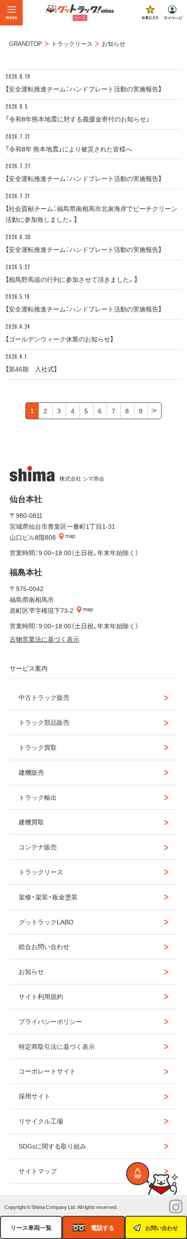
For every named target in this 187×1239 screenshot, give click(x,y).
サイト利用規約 (41, 996)
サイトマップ (38, 1170)
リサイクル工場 (41, 1120)
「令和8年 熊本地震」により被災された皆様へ (68, 148)
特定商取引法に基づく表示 (57, 1046)
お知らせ (31, 971)
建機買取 (31, 821)
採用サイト (34, 1095)
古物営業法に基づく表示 (44, 638)
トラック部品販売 (44, 722)
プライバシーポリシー (50, 1021)
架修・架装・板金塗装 (48, 896)
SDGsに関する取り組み (52, 1145)
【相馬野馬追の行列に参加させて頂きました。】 (71, 279)
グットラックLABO (46, 921)
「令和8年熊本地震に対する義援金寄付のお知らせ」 (77, 118)
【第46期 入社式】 (31, 368)
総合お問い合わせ (44, 946)
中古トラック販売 (44, 697)
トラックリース (41, 871)
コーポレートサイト (47, 1070)
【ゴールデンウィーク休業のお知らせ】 (59, 338)
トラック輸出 (38, 797)
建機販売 (31, 772)
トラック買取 (38, 747)
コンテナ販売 (38, 846)
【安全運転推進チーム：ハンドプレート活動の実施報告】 (83, 88)
